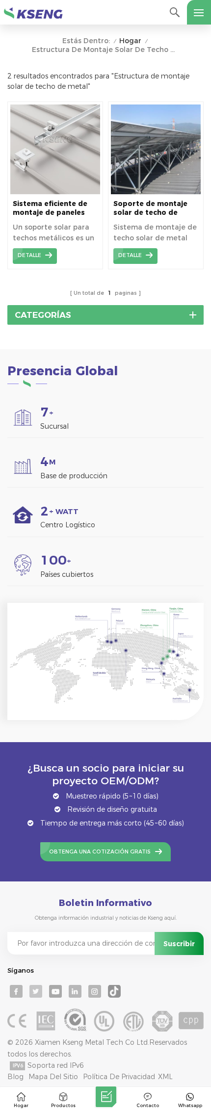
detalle (29, 255)
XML (165, 1076)
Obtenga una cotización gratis (100, 852)
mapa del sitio (53, 1076)
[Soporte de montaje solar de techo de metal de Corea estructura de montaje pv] (156, 191)
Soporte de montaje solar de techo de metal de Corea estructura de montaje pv (154, 208)
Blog (15, 1076)
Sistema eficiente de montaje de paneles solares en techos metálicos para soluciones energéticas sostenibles (55, 208)
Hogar (130, 41)
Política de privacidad (119, 1076)
